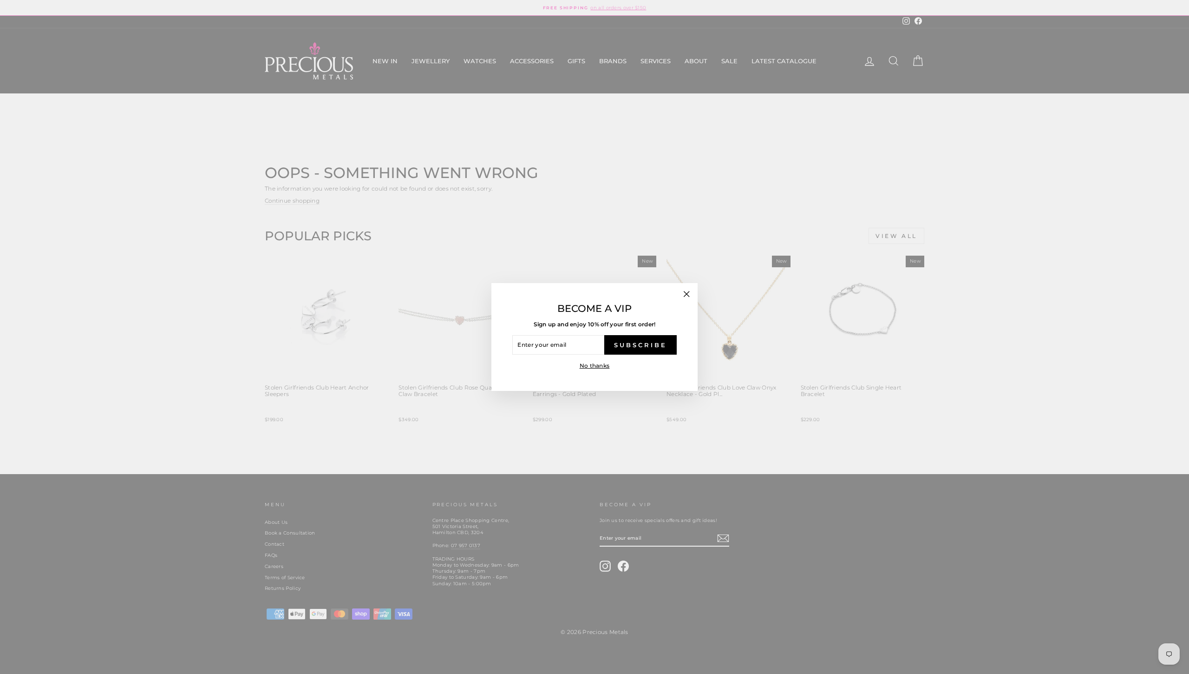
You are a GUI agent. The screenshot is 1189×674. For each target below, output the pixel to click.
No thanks (595, 365)
